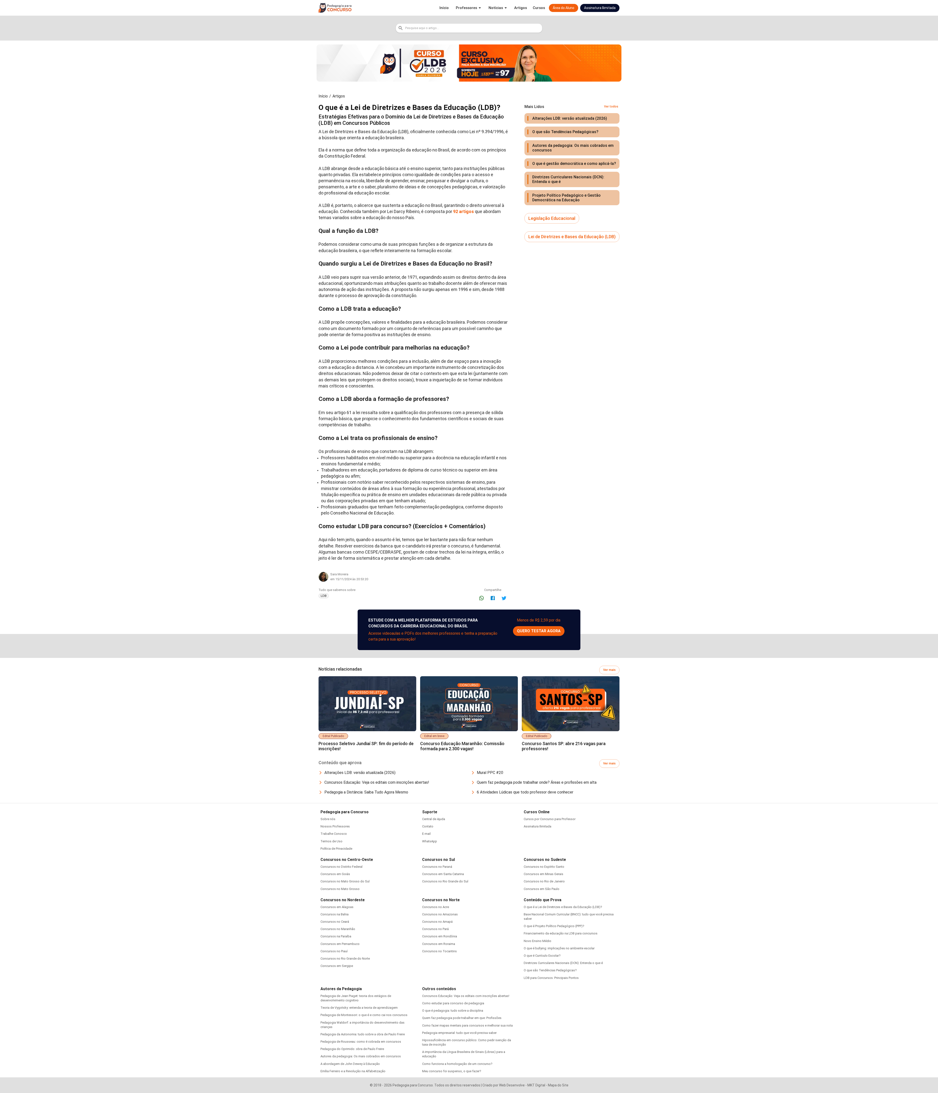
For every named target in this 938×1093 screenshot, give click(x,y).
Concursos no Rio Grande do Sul (445, 881)
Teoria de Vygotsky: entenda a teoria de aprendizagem (359, 1007)
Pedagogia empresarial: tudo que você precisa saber (459, 1033)
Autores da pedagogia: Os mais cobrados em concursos (360, 1056)
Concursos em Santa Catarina (443, 874)
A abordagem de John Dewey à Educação (350, 1064)
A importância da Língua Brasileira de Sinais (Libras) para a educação (463, 1054)
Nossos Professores (335, 826)
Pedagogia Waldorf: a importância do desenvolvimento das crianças (362, 1025)
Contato (427, 826)
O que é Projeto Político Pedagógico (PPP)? (554, 926)
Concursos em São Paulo (541, 889)
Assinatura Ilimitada (537, 826)
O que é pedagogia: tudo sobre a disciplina (452, 1010)
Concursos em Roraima (438, 944)
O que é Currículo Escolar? (542, 955)
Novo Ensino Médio (537, 941)
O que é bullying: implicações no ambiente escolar (559, 948)
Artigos (338, 96)
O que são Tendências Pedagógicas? (550, 970)
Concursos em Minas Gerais (543, 874)
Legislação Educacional (551, 218)
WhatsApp (429, 841)
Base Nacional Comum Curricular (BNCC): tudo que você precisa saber (569, 916)
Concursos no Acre (435, 907)
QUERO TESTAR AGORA (539, 631)
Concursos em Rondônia (439, 936)
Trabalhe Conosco (333, 834)
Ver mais (609, 670)
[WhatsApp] (481, 598)
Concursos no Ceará (334, 921)
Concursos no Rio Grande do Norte (345, 958)
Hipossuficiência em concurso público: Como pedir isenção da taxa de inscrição (466, 1042)
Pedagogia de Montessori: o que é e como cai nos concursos (363, 1015)
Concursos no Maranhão (337, 929)
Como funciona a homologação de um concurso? (457, 1064)
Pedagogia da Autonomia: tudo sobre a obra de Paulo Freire (362, 1034)
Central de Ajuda (433, 819)
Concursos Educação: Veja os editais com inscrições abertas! (465, 996)
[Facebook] (492, 598)
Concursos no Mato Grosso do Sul (345, 881)
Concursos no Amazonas (440, 914)
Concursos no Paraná (437, 866)
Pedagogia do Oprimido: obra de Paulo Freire (352, 1049)
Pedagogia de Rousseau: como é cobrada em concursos (360, 1041)
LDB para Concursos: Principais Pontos (551, 978)
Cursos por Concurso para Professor (550, 819)
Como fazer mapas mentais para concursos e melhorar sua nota (467, 1025)
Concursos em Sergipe (336, 966)
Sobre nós (327, 819)
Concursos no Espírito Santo (544, 866)
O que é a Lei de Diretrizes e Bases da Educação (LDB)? (563, 907)
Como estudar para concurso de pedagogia (453, 1003)
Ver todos (611, 106)
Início (323, 96)
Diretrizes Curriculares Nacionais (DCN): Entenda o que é (563, 963)
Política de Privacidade (336, 848)
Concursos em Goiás (335, 874)
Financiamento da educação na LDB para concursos (560, 933)
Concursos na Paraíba (335, 936)
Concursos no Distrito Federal (341, 866)
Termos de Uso (331, 841)
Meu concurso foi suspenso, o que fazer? (451, 1071)
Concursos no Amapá (437, 921)
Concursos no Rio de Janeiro (544, 881)
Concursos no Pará (435, 929)
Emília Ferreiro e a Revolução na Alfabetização (352, 1071)
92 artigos (463, 211)
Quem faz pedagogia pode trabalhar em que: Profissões (461, 1018)
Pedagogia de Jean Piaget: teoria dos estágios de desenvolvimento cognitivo (355, 998)
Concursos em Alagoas (336, 907)
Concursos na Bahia (334, 914)
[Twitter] (504, 598)
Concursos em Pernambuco (340, 944)
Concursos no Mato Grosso (340, 889)
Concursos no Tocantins (439, 951)
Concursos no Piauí (334, 951)
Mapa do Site (558, 1085)
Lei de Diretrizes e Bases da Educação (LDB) (572, 236)
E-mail (426, 834)
